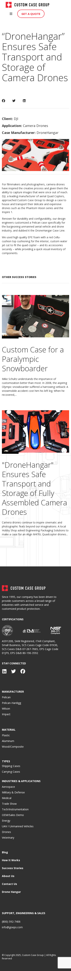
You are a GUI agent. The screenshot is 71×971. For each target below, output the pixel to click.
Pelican (6, 697)
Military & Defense (13, 792)
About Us (8, 876)
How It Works (11, 860)
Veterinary (8, 837)
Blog (5, 852)
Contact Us (9, 884)
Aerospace (8, 786)
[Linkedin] (4, 671)
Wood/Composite (13, 746)
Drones (6, 832)
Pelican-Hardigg (11, 703)
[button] (11, 13)
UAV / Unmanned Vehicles (18, 826)
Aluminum (8, 741)
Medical (6, 798)
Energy (6, 820)
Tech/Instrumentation (15, 809)
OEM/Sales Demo (13, 815)
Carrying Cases (11, 771)
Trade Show (9, 803)
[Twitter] (13, 671)
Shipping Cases (11, 766)
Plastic (6, 735)
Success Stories (12, 868)
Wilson (6, 708)
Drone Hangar (11, 892)
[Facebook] (22, 671)
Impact (6, 714)
